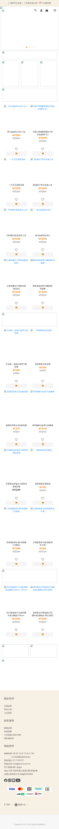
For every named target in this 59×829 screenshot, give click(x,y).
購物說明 (8, 728)
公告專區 (8, 713)
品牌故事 (8, 706)
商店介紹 (8, 709)
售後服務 (8, 731)
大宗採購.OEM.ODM (12, 735)
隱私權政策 (9, 738)
